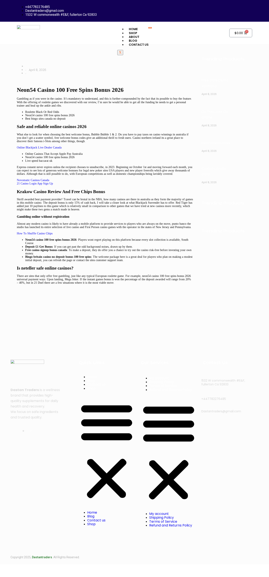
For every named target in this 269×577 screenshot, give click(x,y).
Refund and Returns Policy (170, 389)
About (134, 37)
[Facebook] (19, 430)
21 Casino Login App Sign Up (35, 183)
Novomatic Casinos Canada (33, 180)
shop (133, 33)
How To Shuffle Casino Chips (35, 233)
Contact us (139, 45)
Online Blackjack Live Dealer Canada (39, 147)
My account (159, 378)
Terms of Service (163, 385)
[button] (106, 450)
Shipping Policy (161, 381)
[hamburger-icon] (150, 27)
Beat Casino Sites (216, 143)
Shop (91, 388)
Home (133, 29)
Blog (133, 41)
